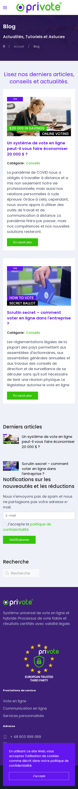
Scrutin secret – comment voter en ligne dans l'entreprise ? (39, 318)
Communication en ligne (25, 708)
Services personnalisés (23, 715)
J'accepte (39, 776)
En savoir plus (22, 242)
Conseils (33, 163)
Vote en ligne (14, 700)
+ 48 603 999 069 (25, 736)
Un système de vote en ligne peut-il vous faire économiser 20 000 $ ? (37, 148)
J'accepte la (27, 527)
